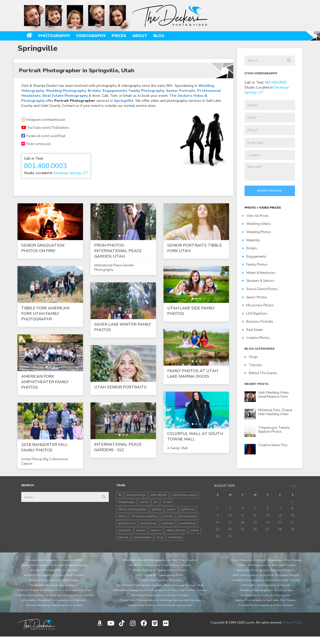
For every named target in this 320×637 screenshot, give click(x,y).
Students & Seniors (260, 281)
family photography (132, 509)
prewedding (187, 523)
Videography (91, 36)
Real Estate (254, 330)
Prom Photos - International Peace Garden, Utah (118, 251)
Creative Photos (258, 338)
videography (142, 537)
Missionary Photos (260, 305)
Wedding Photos (258, 232)
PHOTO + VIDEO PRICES (262, 208)
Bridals (94, 90)
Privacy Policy (292, 622)
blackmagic (126, 502)
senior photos (176, 530)
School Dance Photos (262, 289)
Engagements (114, 90)
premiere (168, 523)
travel (195, 530)
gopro (171, 509)
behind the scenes (184, 495)
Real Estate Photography (65, 95)
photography (187, 516)
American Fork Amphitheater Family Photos (44, 382)
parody (168, 516)
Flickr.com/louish (38, 144)
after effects (159, 495)
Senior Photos (256, 297)
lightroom (188, 509)
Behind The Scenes (263, 373)
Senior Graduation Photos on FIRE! (42, 248)
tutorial (123, 537)
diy (156, 502)
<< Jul (292, 486)
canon (144, 502)
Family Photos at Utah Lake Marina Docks (192, 373)
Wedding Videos (258, 224)
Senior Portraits (181, 90)
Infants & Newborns (260, 273)
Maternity (253, 240)
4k (120, 495)
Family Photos (256, 264)
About (139, 36)
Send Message (271, 190)
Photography (54, 36)
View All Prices (257, 216)
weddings (175, 537)
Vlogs (253, 357)
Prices (119, 36)
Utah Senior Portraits (120, 387)
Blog (158, 36)
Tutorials (255, 365)
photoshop (148, 523)
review (140, 530)
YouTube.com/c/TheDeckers (48, 128)
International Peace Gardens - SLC (118, 447)
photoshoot (127, 523)
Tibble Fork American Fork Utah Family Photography (45, 313)
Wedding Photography (66, 90)
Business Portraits (259, 321)
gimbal (157, 509)
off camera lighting (144, 516)
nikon (122, 516)
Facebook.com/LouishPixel (46, 136)
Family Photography (146, 90)
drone (167, 502)
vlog (159, 537)
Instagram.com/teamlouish (45, 120)
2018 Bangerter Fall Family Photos (44, 447)
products (124, 530)
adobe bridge (136, 495)
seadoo (155, 530)
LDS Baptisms (256, 313)
